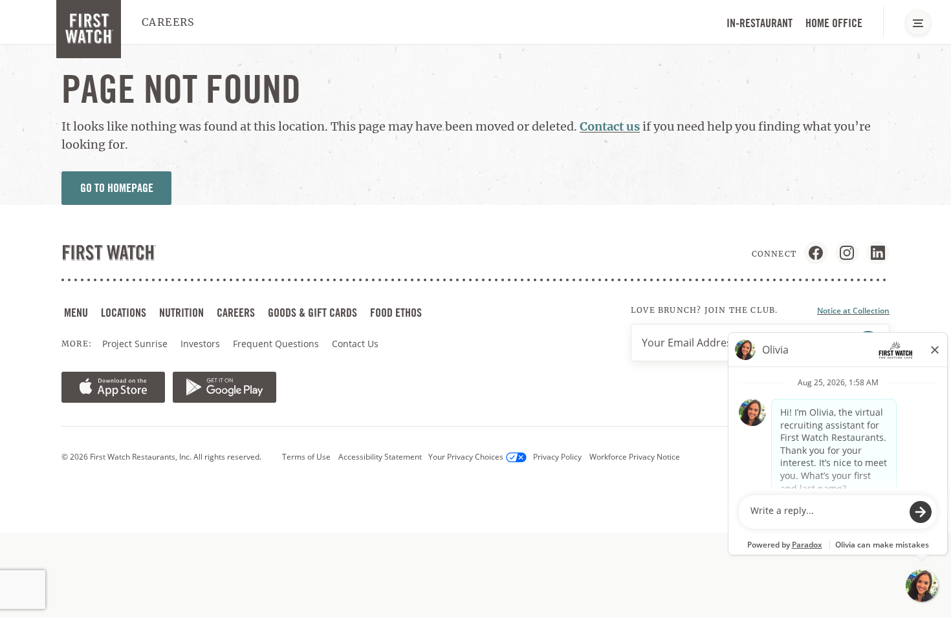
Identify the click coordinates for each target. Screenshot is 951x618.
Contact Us (355, 343)
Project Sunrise (135, 343)
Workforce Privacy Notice (634, 456)
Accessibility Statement (380, 456)
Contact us (610, 126)
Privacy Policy (557, 456)
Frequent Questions (276, 343)
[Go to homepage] (88, 29)
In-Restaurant (759, 23)
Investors (201, 344)
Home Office (833, 23)
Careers (168, 22)
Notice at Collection (853, 310)
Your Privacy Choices (465, 456)
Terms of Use (306, 456)
